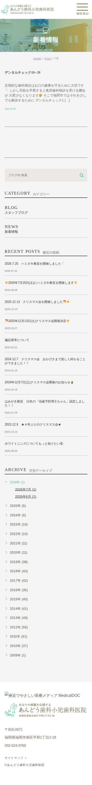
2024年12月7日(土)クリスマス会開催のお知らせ (37, 382)
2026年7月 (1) (25, 489)
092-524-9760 (15, 745)
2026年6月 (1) (25, 496)
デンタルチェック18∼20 (22, 72)
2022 (48, 58)
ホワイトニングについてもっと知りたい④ (34, 443)
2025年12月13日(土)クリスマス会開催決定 (37, 321)
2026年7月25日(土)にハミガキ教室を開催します (41, 282)
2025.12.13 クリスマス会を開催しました (34, 302)
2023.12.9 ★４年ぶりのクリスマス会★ (33, 424)
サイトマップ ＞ (16, 758)
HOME (37, 58)
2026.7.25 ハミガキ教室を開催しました (33, 263)
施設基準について (17, 340)
